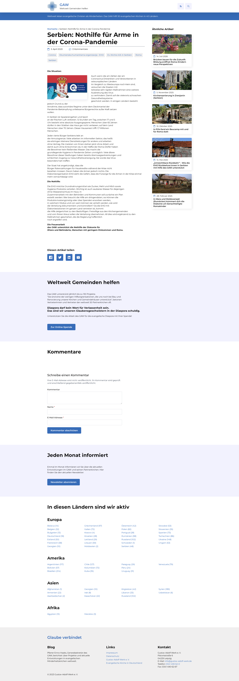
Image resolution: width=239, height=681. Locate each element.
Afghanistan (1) (54, 589)
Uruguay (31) (127, 571)
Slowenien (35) (166, 529)
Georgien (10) (53, 546)
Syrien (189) (164, 589)
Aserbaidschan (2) (56, 596)
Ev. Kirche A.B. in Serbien (119, 55)
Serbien (52, 60)
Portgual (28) (127, 532)
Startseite (52, 29)
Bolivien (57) (53, 568)
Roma (139, 55)
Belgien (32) (53, 529)
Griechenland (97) (93, 526)
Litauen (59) (90, 543)
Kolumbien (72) (91, 568)
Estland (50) (53, 539)
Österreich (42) (128, 526)
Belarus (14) (53, 526)
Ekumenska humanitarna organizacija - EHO (82, 55)
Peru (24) (125, 568)
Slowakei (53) (165, 526)
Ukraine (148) (165, 539)
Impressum (112, 653)
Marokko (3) (90, 614)
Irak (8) (87, 592)
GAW (64, 5)
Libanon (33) (127, 592)
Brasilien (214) (54, 571)
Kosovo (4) (89, 532)
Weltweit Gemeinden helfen (74, 8)
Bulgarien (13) (54, 532)
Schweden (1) (128, 543)
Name (51, 407)
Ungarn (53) (164, 543)
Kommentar (53, 390)
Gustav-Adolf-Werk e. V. (117, 659)
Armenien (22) (54, 592)
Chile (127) (89, 564)
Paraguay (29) (128, 564)
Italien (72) (89, 529)
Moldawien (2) (91, 546)
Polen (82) (126, 529)
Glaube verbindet (64, 637)
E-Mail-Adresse (55, 418)
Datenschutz (112, 656)
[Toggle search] (188, 6)
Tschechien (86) (166, 536)
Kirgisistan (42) (128, 589)
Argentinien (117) (55, 564)
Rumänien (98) (128, 536)
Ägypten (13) (53, 614)
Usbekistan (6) (166, 592)
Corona (52, 55)
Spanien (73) (165, 532)
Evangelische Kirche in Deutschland (124, 663)
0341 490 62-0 (173, 664)
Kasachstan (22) (92, 596)
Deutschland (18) (55, 536)
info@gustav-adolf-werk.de (178, 661)
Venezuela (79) (166, 564)
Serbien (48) (127, 546)
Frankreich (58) (54, 543)
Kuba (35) (89, 571)
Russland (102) (128, 539)
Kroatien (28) (90, 536)
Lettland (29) (90, 539)
